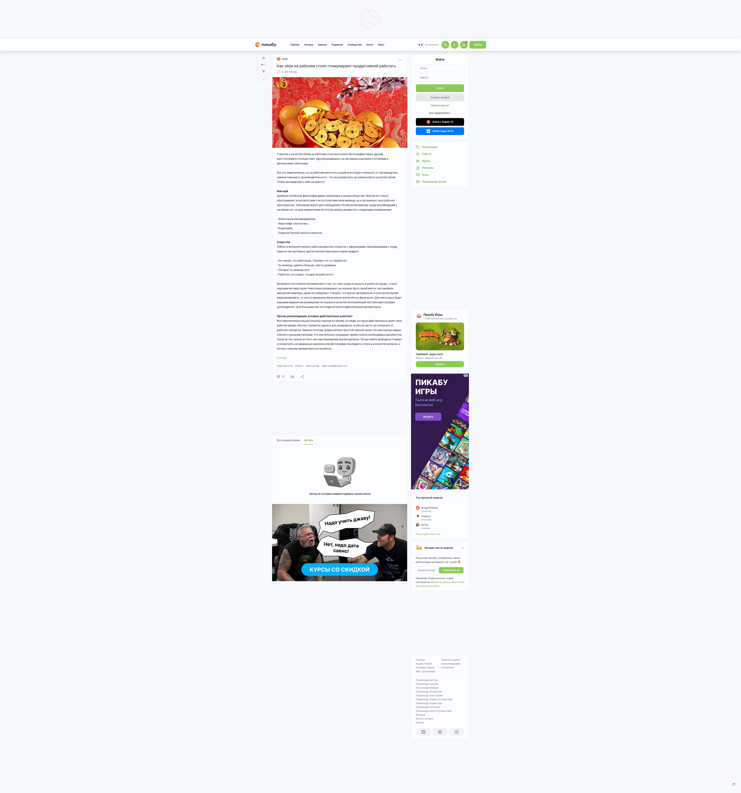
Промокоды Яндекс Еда (429, 703)
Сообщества (355, 44)
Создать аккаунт (440, 97)
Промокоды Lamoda (427, 684)
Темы (381, 44)
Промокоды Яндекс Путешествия (434, 699)
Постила (420, 715)
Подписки (337, 44)
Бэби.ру (420, 722)
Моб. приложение (425, 671)
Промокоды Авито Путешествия (434, 711)
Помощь (420, 660)
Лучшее (308, 44)
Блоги (369, 44)
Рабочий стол (285, 365)
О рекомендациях (450, 663)
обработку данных (441, 582)
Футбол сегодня (424, 718)
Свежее (322, 44)
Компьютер (312, 365)
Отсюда (282, 357)
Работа (299, 365)
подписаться (451, 570)
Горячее (294, 44)
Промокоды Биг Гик (427, 680)
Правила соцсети (450, 660)
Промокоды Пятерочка (429, 691)
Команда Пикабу (425, 667)
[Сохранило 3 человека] (292, 376)
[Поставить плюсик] (263, 58)
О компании (447, 667)
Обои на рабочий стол (334, 365)
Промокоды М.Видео (427, 688)
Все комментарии (288, 440)
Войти (478, 44)
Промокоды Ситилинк (428, 707)
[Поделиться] (302, 376)
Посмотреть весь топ (428, 534)
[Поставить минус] (263, 71)
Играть (440, 364)
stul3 (285, 58)
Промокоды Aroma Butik (429, 695)
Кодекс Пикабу (424, 663)
